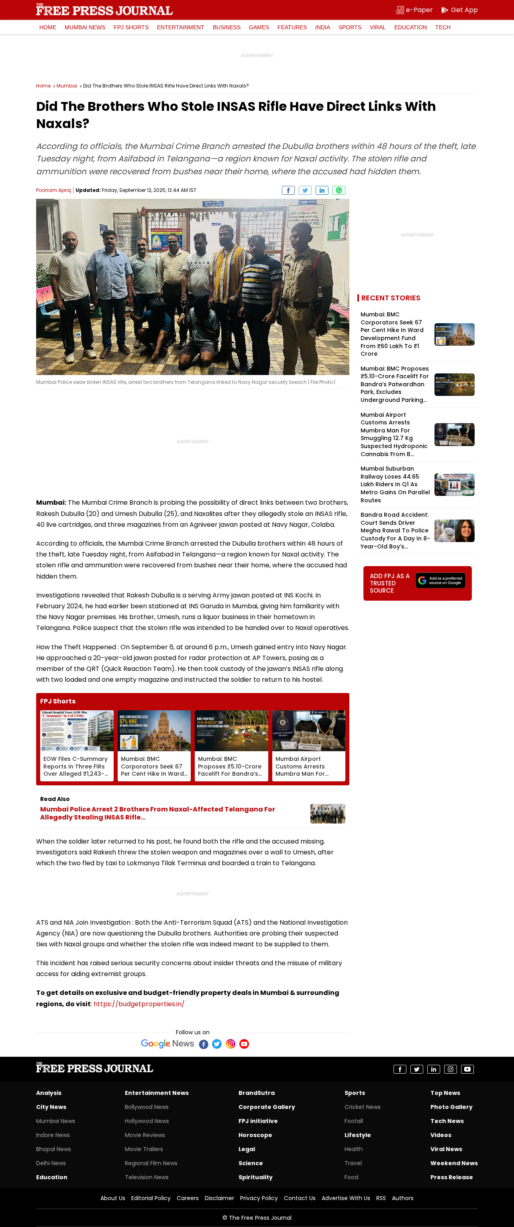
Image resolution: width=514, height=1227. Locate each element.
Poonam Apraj (53, 190)
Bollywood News (147, 1107)
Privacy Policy (259, 1198)
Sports (350, 27)
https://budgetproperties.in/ (139, 1004)
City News (51, 1107)
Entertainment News (157, 1093)
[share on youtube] (467, 1069)
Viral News (446, 1149)
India (322, 27)
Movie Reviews (145, 1135)
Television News (147, 1177)
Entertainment (180, 27)
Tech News (447, 1121)
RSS (381, 1198)
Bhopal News (53, 1149)
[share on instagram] (450, 1069)
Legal (247, 1149)
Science (251, 1163)
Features (292, 27)
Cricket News (363, 1107)
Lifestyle (358, 1135)
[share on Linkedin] (322, 190)
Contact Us (300, 1198)
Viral (378, 27)
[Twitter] (217, 1044)
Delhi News (51, 1163)
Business (227, 27)
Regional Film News (151, 1163)
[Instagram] (230, 1044)
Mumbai (67, 86)
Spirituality (256, 1177)
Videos (440, 1135)
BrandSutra (257, 1093)
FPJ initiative (258, 1121)
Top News (445, 1093)
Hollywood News (147, 1121)
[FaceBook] (203, 1044)
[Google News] (167, 1044)
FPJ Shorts (131, 27)
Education (410, 27)
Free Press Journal (104, 9)
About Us (112, 1198)
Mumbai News (85, 27)
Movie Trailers (144, 1149)
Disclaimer (219, 1198)
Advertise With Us (346, 1198)
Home (47, 27)
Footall (354, 1121)
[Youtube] (244, 1044)
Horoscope (255, 1135)
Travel (353, 1163)
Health (354, 1149)
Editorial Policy (151, 1198)
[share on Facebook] (288, 190)
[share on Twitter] (305, 190)
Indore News (53, 1135)
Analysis (48, 1093)
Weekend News (454, 1163)
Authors (403, 1198)
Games (259, 27)
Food (351, 1177)
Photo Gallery (451, 1107)
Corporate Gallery (267, 1107)
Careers (188, 1198)
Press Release (451, 1177)
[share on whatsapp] (338, 190)
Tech (443, 27)
